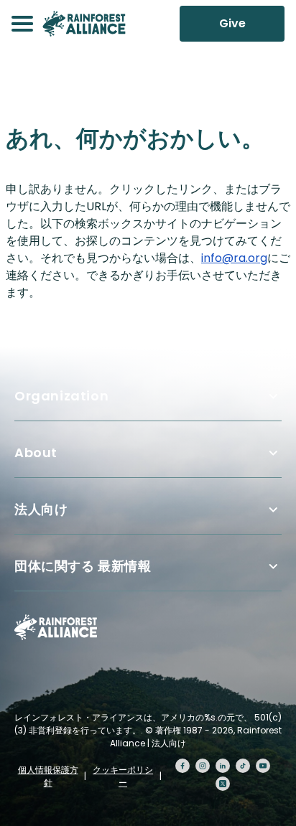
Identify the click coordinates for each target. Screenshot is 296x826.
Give (232, 23)
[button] (22, 23)
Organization (61, 396)
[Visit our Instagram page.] (202, 766)
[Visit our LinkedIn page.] (223, 766)
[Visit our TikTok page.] (243, 766)
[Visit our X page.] (223, 783)
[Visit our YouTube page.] (263, 766)
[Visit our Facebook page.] (182, 766)
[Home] (84, 23)
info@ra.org (234, 258)
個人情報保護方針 (48, 776)
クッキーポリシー (123, 776)
